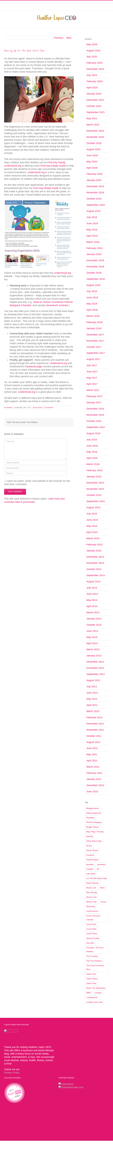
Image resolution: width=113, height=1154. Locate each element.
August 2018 (93, 285)
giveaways (101, 864)
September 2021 (95, 112)
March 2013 (92, 649)
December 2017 (95, 334)
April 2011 (91, 760)
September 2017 (95, 353)
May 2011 (91, 754)
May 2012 (91, 699)
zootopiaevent (91, 997)
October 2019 (93, 198)
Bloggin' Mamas (92, 827)
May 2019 (91, 229)
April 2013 (92, 643)
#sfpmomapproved (93, 813)
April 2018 (92, 309)
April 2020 (92, 167)
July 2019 (91, 217)
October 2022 (93, 106)
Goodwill (89, 869)
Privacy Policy (12, 1072)
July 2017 (91, 365)
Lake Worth (90, 874)
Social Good (37, 408)
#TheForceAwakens (94, 822)
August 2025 (93, 50)
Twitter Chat (91, 974)
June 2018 (92, 297)
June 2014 (92, 594)
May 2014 (91, 600)
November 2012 (95, 668)
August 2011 (93, 742)
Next (68, 37)
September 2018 (95, 279)
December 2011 (95, 723)
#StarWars (90, 818)
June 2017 (92, 371)
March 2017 (92, 390)
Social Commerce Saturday (93, 918)
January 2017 (93, 402)
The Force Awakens (94, 961)
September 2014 (95, 575)
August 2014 (93, 581)
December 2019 (95, 186)
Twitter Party (91, 983)
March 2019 (92, 242)
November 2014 (95, 563)
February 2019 (94, 248)
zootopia (98, 993)
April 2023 (92, 87)
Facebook (90, 855)
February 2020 (94, 174)
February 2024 (94, 81)
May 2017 (91, 377)
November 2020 (95, 137)
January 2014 (93, 618)
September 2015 (95, 501)
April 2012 (92, 705)
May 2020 (91, 161)
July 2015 (91, 513)
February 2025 (94, 62)
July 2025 (91, 56)
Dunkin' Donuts (92, 850)
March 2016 (92, 464)
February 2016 (94, 470)
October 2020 (93, 143)
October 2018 (93, 272)
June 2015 (92, 519)
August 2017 (93, 359)
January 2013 (93, 655)
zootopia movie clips (94, 1002)
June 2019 (92, 223)
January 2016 (93, 476)
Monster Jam (91, 897)
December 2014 (95, 556)
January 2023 (93, 93)
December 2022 (95, 100)
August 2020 (93, 149)
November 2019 (95, 192)
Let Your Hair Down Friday (96, 878)
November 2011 (95, 729)
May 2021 (91, 118)
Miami (102, 888)
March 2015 (92, 538)
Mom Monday (91, 892)
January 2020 (93, 180)
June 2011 (92, 748)
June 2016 (92, 445)
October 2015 (93, 495)
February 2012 (94, 717)
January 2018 (93, 328)
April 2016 (92, 458)
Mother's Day (91, 902)
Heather (9, 408)
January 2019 (93, 254)
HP (98, 869)
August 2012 (93, 680)
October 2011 (93, 736)
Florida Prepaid (92, 860)
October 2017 (93, 347)
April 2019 (92, 235)
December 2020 (95, 130)
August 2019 (93, 211)
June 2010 (92, 791)
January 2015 (93, 550)
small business (92, 911)
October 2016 (93, 421)
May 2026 (91, 44)
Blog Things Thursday (95, 832)
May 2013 (91, 637)
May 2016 (91, 451)
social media (91, 929)
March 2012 (92, 711)
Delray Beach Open (94, 841)
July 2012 (91, 686)
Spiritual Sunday (92, 938)
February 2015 (94, 544)
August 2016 (93, 433)
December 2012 (95, 661)
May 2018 (91, 303)
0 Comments (48, 408)
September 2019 (95, 205)
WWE (88, 993)
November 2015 (95, 489)
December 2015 (95, 482)
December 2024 (95, 69)
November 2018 (95, 266)
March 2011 (92, 766)
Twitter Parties (92, 979)
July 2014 (91, 587)
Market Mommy (92, 883)
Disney (89, 846)
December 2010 (95, 785)
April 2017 (92, 384)
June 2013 (92, 631)
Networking (90, 906)
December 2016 (95, 408)
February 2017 (94, 396)
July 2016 (91, 439)
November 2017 (95, 340)
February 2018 (94, 322)
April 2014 (92, 606)
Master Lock (91, 888)
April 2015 (92, 532)
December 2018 (95, 260)
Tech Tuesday (92, 956)
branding (89, 836)
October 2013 (93, 624)
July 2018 (91, 291)
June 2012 (92, 692)
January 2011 (93, 779)
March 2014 (92, 612)
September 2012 (95, 674)
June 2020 (92, 155)
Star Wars (90, 943)
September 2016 (95, 427)
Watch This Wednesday (95, 988)
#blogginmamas (92, 808)
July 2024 (91, 75)
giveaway (90, 864)
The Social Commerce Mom (95, 967)
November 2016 (95, 414)
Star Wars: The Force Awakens (94, 950)
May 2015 (91, 526)
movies (103, 902)
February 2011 (94, 773)
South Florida (91, 934)
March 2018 (92, 316)
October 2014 (93, 569)
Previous (58, 37)
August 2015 (93, 507)
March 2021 (92, 124)
